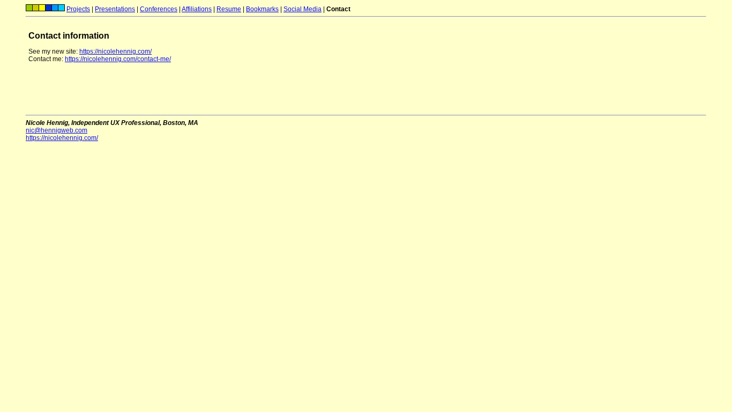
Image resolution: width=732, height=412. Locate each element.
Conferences (158, 9)
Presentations (115, 9)
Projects (78, 9)
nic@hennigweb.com (56, 130)
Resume (228, 9)
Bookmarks (262, 9)
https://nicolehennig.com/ (115, 51)
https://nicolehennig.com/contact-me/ (118, 59)
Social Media (302, 9)
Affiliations (197, 9)
